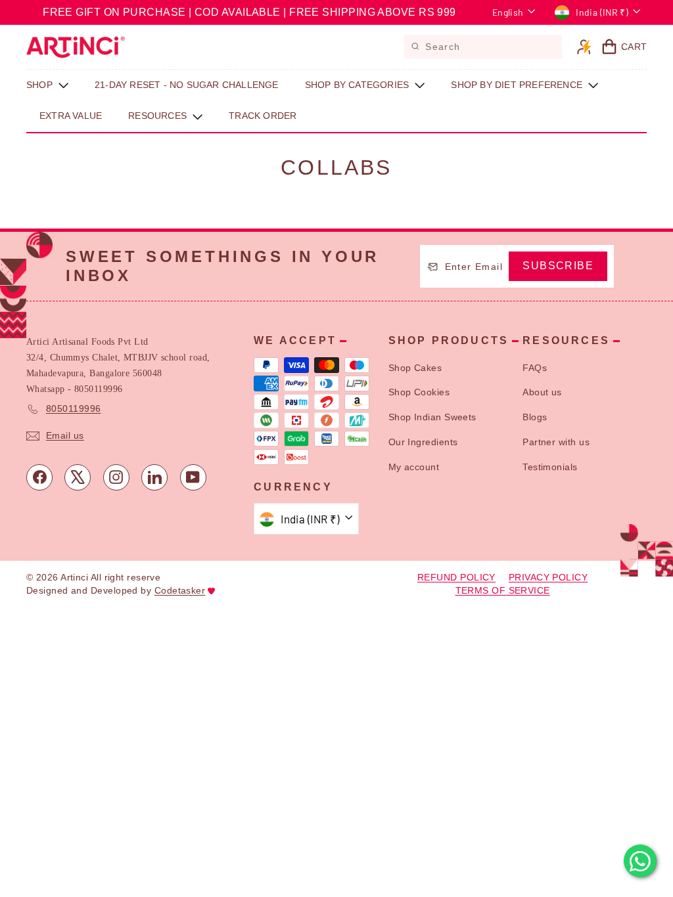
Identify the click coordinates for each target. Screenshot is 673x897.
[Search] (415, 45)
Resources (158, 115)
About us (542, 392)
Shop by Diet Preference (518, 84)
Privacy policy (548, 577)
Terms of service (502, 590)
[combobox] (483, 46)
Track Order (262, 115)
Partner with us (556, 442)
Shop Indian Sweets (432, 417)
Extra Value (70, 115)
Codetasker (180, 590)
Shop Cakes (415, 367)
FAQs (534, 367)
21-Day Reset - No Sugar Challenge (187, 84)
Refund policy (456, 577)
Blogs (534, 417)
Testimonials (549, 467)
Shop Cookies (419, 392)
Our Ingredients (423, 442)
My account (414, 467)
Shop (40, 84)
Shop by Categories (358, 84)
